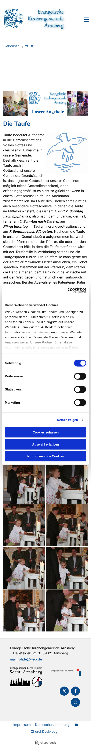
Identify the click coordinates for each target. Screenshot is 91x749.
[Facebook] (75, 691)
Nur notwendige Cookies (45, 456)
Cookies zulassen (46, 432)
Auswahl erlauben (45, 444)
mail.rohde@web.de (26, 659)
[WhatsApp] (75, 702)
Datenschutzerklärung (52, 725)
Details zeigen (67, 419)
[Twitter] (64, 691)
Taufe (29, 46)
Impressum (22, 725)
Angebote (12, 46)
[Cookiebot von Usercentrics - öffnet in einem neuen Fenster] (67, 290)
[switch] (80, 376)
